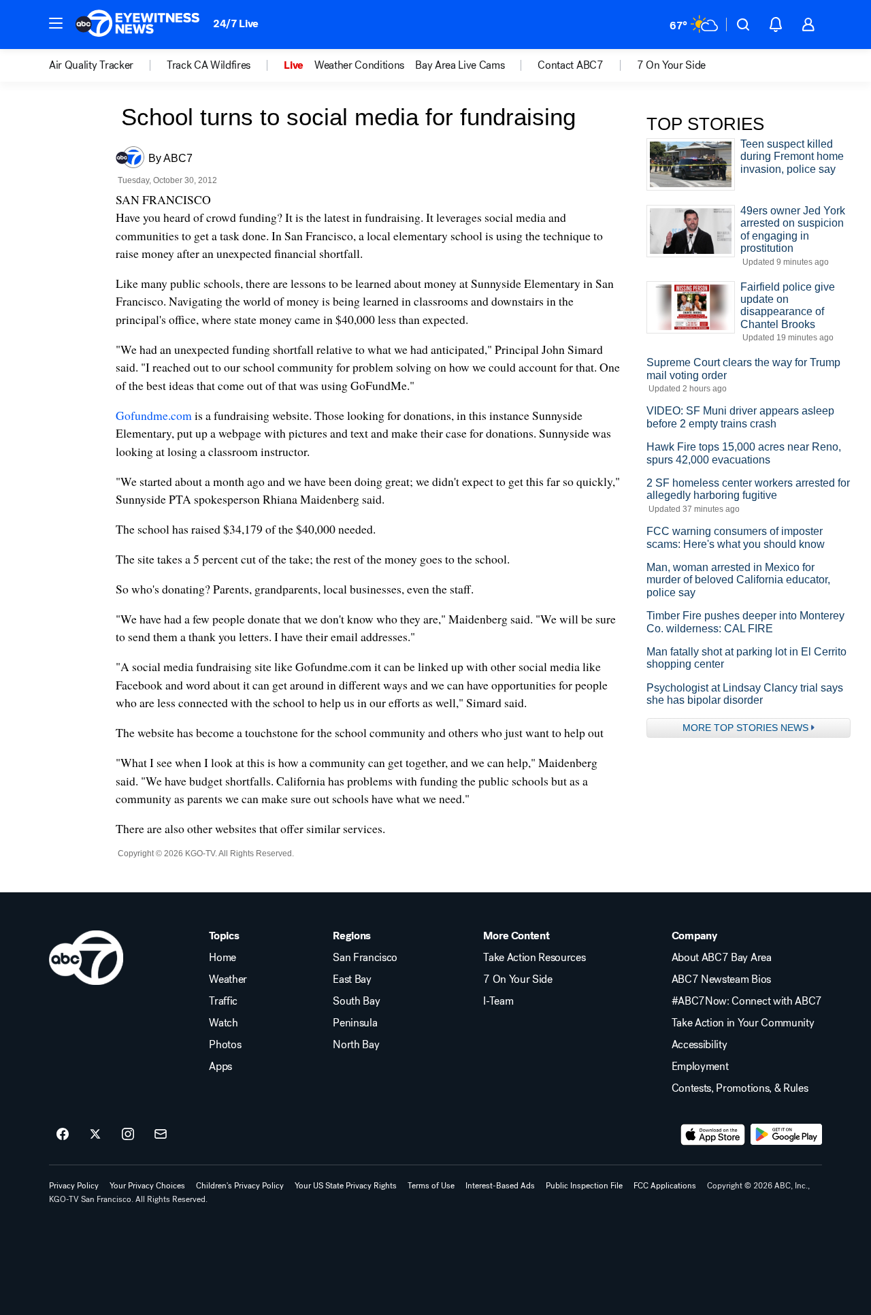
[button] (56, 23)
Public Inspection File (584, 1186)
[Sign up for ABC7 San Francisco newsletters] (160, 1134)
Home (222, 957)
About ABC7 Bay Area (722, 957)
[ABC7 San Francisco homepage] (137, 24)
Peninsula (355, 1023)
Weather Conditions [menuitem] (359, 65)
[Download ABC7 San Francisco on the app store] (713, 1135)
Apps (220, 1066)
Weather (228, 979)
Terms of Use (431, 1186)
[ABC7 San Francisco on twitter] (95, 1134)
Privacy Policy (74, 1186)
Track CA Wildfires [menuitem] (208, 65)
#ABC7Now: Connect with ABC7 (747, 1001)
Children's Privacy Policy (240, 1186)
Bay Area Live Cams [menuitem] (459, 65)
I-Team (498, 1001)
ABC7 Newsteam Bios (721, 979)
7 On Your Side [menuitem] (671, 65)
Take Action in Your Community (743, 1023)
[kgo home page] (86, 957)
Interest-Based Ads (500, 1186)
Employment (700, 1066)
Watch (223, 1023)
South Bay (356, 1001)
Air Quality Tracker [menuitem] (91, 65)
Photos (225, 1044)
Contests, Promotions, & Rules (740, 1088)
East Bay (352, 979)
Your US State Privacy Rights (346, 1186)
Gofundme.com (154, 415)
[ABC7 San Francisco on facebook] (62, 1134)
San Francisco (365, 957)
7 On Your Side (518, 979)
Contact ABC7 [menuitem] (570, 65)
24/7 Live (236, 23)
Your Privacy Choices (147, 1186)
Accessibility (699, 1044)
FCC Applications (665, 1186)
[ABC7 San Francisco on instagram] (128, 1134)
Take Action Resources (534, 957)
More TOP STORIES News (745, 727)
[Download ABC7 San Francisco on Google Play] (786, 1135)
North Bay (356, 1044)
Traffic (223, 1001)
